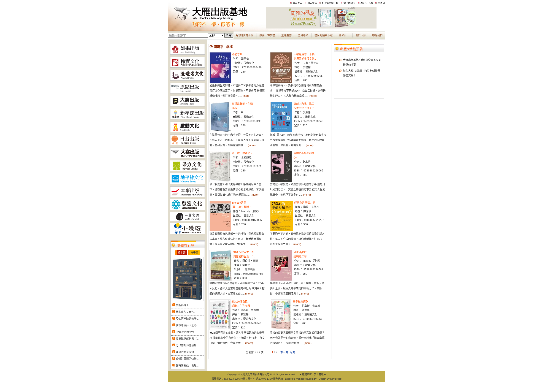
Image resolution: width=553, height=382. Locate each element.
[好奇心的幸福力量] (281, 230)
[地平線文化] (187, 183)
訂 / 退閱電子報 (330, 3)
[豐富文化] (187, 209)
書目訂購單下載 (324, 35)
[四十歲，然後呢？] (220, 180)
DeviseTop (336, 378)
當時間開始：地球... (187, 365)
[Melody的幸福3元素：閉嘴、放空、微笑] (220, 230)
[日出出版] (187, 144)
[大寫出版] (187, 105)
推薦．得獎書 (267, 35)
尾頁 (292, 352)
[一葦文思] (187, 220)
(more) (246, 95)
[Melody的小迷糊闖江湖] (281, 279)
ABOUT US (367, 3)
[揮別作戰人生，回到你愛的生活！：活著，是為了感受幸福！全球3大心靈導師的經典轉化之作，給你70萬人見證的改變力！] (221, 279)
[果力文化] (187, 170)
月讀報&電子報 (244, 35)
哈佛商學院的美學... (187, 318)
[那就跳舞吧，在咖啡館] (220, 131)
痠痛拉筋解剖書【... (187, 338)
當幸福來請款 (300, 301)
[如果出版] (187, 53)
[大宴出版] (187, 157)
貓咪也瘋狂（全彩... (187, 325)
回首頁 (381, 3)
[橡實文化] (187, 66)
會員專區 (303, 35)
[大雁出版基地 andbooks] (217, 27)
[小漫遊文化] (187, 233)
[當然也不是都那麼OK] (281, 180)
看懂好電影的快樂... (187, 358)
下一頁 (284, 352)
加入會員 (312, 3)
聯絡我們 (377, 35)
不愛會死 (237, 54)
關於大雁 (361, 35)
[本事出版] (187, 196)
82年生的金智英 (185, 332)
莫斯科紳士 (182, 305)
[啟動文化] (187, 131)
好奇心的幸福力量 (304, 202)
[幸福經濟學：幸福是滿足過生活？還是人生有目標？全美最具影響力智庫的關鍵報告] (281, 82)
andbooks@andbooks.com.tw (300, 378)
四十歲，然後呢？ (242, 153)
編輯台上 (344, 35)
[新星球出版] (187, 118)
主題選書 (286, 35)
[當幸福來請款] (281, 329)
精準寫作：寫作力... (187, 312)
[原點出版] (187, 92)
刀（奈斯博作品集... (187, 345)
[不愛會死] (220, 82)
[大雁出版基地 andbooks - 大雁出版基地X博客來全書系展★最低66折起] (321, 27)
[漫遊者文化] (187, 79)
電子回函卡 (349, 3)
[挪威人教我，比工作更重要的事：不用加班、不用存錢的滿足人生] (281, 131)
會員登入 (297, 3)
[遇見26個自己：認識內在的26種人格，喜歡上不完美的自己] (220, 329)
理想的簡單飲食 (185, 352)
